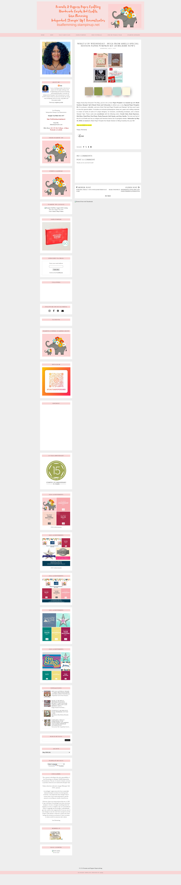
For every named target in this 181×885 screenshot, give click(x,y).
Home (42, 35)
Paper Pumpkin (81, 35)
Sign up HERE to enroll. (84, 125)
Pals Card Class (64, 35)
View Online (52, 211)
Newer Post (91, 189)
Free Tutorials (97, 35)
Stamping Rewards (133, 35)
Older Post (124, 189)
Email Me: (56, 123)
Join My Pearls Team (115, 35)
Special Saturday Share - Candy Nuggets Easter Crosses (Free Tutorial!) (61, 693)
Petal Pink (107, 96)
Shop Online (60, 211)
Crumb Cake (89, 96)
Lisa (61, 85)
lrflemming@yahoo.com (56, 124)
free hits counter (56, 852)
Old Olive (98, 96)
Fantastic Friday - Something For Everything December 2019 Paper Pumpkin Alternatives (60, 722)
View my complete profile (56, 102)
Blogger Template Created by (90, 872)
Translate (61, 766)
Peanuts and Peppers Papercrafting (92, 868)
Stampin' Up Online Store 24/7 (56, 115)
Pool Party (117, 96)
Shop (51, 35)
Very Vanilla (126, 96)
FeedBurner (59, 272)
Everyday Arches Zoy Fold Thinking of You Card (60, 712)
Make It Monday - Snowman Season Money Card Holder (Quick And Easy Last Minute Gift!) (59, 703)
